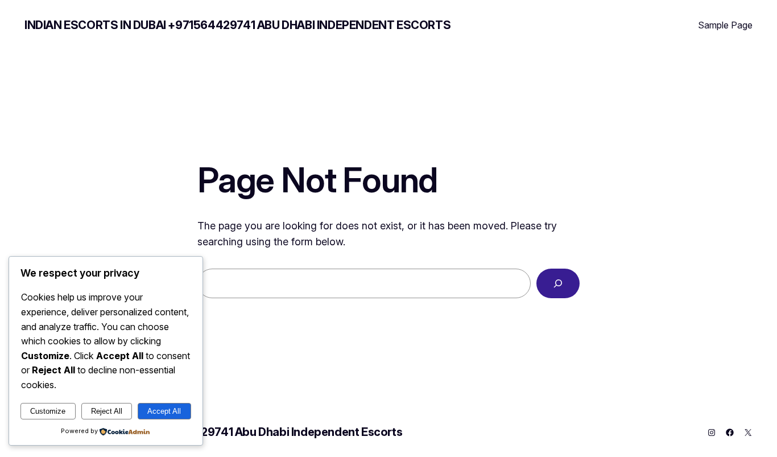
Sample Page (725, 25)
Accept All (164, 411)
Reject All (106, 411)
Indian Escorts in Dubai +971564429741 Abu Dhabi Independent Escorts (237, 25)
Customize (47, 411)
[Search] (558, 283)
